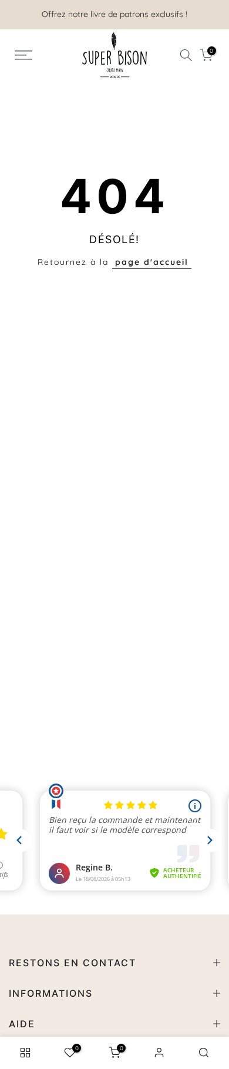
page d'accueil (151, 262)
